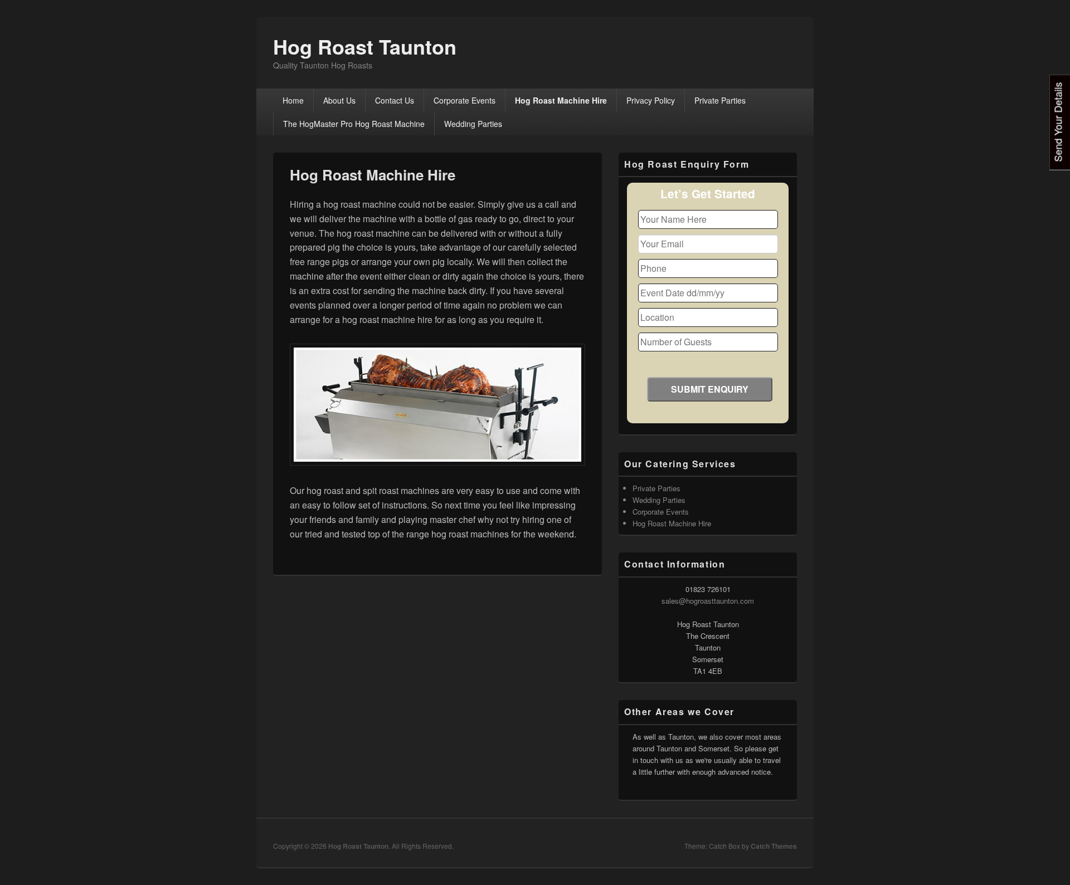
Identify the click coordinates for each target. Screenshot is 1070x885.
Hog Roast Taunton (364, 46)
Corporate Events (464, 100)
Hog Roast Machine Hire (561, 100)
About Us (339, 100)
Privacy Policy (650, 100)
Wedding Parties (473, 123)
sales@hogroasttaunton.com (708, 600)
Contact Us (394, 100)
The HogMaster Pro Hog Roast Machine (354, 123)
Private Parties (720, 100)
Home (293, 100)
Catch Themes (774, 846)
